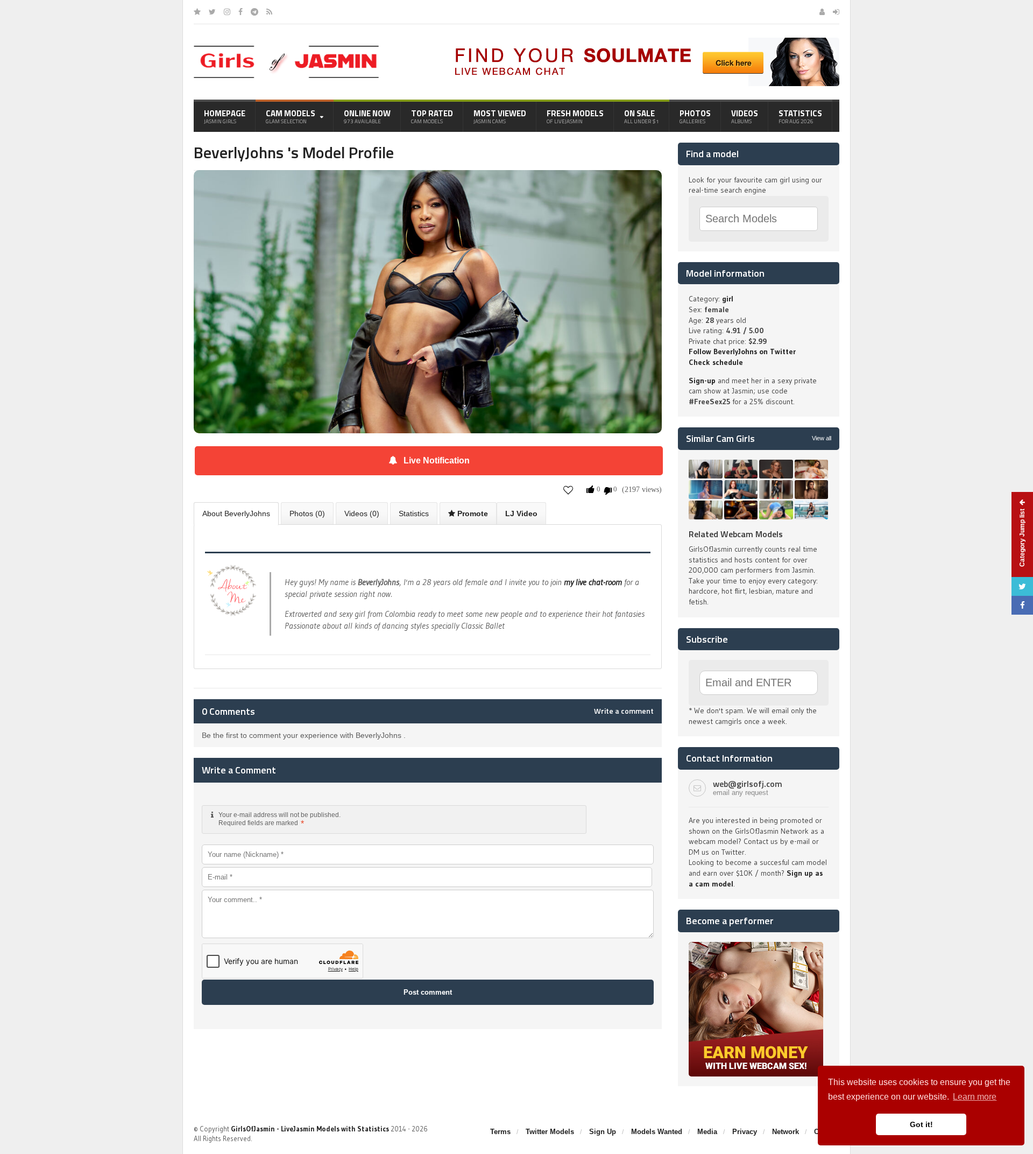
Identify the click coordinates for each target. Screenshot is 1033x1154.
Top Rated (432, 116)
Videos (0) (361, 513)
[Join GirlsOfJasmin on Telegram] (254, 12)
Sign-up (702, 380)
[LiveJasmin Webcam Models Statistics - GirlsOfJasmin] (286, 49)
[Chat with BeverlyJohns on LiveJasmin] (428, 185)
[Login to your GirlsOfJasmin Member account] (836, 12)
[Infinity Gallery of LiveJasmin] (197, 12)
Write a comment (624, 711)
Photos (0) (307, 513)
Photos (695, 116)
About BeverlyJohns (236, 513)
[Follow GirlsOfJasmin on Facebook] (240, 12)
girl (727, 299)
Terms (500, 1132)
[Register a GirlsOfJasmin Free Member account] (822, 12)
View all (821, 438)
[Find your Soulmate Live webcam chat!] (643, 41)
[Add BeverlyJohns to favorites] (568, 490)
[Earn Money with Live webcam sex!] (756, 945)
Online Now (367, 116)
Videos (744, 116)
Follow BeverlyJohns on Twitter (742, 351)
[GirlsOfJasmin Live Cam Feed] (269, 12)
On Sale (641, 116)
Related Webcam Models (736, 533)
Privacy (744, 1132)
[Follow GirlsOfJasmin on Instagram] (227, 12)
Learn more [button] (974, 1096)
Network (785, 1132)
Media (707, 1132)
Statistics (800, 116)
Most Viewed (499, 116)
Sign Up (602, 1132)
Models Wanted (656, 1132)
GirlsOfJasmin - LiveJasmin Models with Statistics (310, 1128)
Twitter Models (550, 1132)
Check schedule (716, 362)
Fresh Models (575, 116)
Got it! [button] (921, 1124)
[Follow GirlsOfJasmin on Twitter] (212, 12)
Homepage (224, 116)
